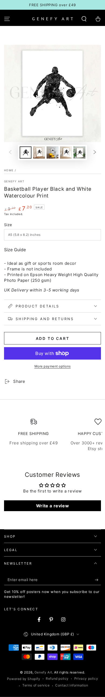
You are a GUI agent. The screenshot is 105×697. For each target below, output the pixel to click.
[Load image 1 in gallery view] (26, 152)
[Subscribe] (98, 580)
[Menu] (7, 19)
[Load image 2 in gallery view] (39, 152)
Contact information (71, 685)
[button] (84, 19)
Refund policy (57, 678)
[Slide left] (10, 153)
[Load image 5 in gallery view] (79, 152)
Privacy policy (86, 678)
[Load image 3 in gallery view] (52, 152)
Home (8, 170)
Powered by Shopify (23, 679)
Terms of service (36, 685)
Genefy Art (14, 181)
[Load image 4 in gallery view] (66, 152)
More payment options (52, 366)
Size (8, 224)
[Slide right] (95, 153)
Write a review (52, 505)
